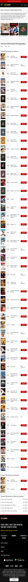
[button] (21, 5)
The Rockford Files (14, 299)
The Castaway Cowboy (14, 316)
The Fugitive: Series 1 (13, 442)
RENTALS (3, 547)
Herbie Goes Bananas (13, 232)
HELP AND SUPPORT (5, 555)
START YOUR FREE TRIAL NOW (14, 1)
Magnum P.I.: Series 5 (13, 207)
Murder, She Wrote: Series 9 (14, 132)
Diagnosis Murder (4, 35)
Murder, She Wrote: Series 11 (14, 98)
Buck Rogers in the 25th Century (14, 241)
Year (6, 46)
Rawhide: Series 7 (14, 417)
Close (14, 579)
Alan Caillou (10, 502)
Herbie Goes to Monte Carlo (14, 266)
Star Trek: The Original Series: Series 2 (14, 375)
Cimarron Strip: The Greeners (14, 358)
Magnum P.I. (13, 224)
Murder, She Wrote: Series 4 (14, 174)
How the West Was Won (13, 249)
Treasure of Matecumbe (13, 283)
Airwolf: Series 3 (14, 182)
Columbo (12, 325)
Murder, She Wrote (23, 35)
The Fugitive (13, 425)
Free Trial (8, 19)
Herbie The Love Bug (12, 511)
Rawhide (12, 459)
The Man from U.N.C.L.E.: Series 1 (14, 408)
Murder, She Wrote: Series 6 (14, 157)
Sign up (23, 56)
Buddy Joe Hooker (11, 505)
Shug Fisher (9, 499)
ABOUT (2, 551)
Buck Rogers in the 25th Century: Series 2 (14, 216)
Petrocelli (12, 274)
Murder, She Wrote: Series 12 (14, 73)
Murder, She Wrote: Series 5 (14, 165)
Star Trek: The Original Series (13, 391)
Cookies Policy (15, 577)
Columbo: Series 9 (14, 149)
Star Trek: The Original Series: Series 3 (14, 350)
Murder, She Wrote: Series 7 (14, 140)
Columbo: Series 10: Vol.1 (13, 90)
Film (9, 46)
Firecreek (12, 366)
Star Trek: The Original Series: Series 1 (14, 400)
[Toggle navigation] (2, 4)
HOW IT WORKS (4, 543)
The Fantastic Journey (13, 257)
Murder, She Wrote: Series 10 (14, 124)
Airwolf (11, 35)
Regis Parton (10, 508)
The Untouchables (14, 467)
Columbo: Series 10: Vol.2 (13, 57)
